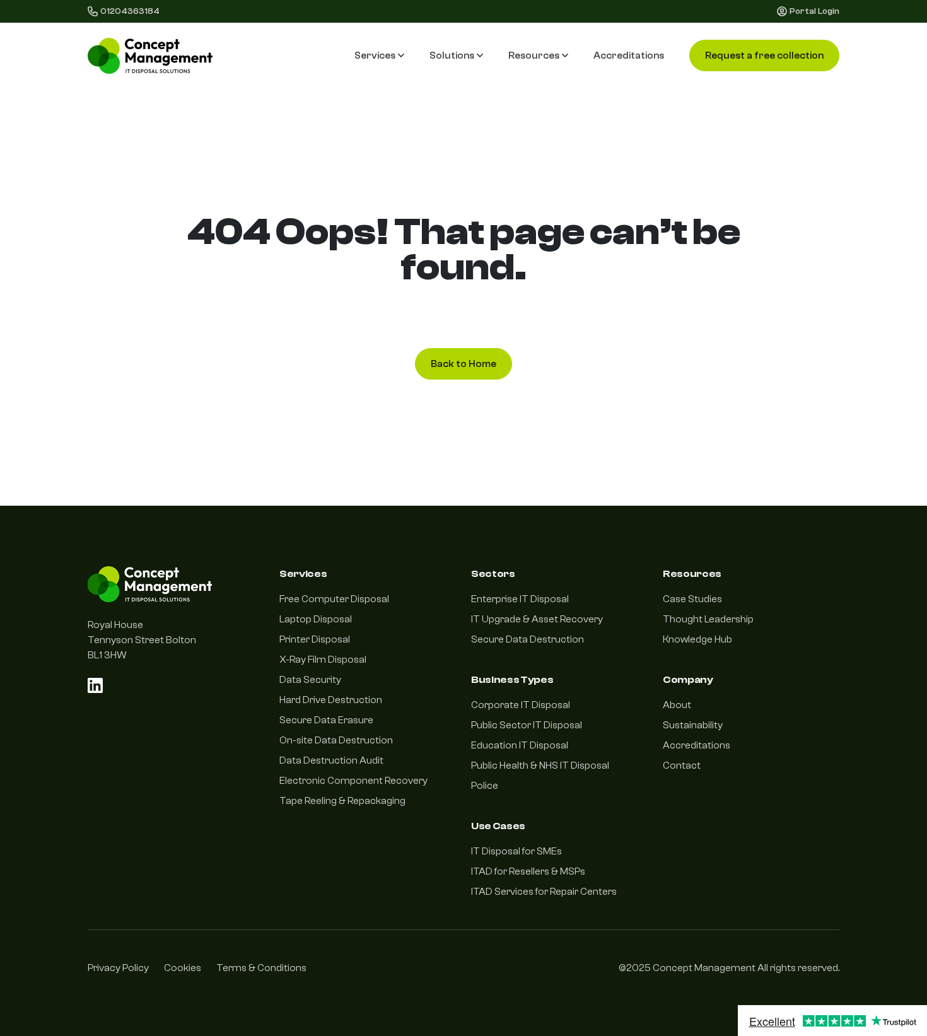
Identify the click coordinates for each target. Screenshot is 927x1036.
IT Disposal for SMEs (516, 851)
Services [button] (374, 55)
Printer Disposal (314, 639)
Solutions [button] (451, 55)
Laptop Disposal (315, 619)
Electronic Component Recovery (353, 780)
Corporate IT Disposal (520, 705)
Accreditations (628, 55)
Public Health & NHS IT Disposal (540, 765)
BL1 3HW (107, 655)
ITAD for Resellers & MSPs (528, 871)
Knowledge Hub (697, 639)
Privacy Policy (118, 968)
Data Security (310, 679)
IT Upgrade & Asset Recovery (537, 619)
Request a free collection (764, 55)
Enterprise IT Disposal (520, 599)
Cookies (182, 968)
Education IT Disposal (519, 745)
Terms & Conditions (261, 968)
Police (484, 785)
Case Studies (692, 599)
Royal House (115, 625)
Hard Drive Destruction (330, 700)
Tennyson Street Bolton (142, 640)
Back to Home (463, 364)
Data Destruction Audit (331, 760)
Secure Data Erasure (326, 720)
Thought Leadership (708, 619)
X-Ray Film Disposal (322, 659)
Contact (682, 765)
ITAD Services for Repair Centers (544, 891)
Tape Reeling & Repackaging (342, 800)
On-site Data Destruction (336, 740)
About (677, 705)
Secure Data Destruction (527, 639)
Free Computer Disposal (334, 599)
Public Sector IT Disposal (526, 725)
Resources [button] (533, 55)
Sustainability (693, 725)
